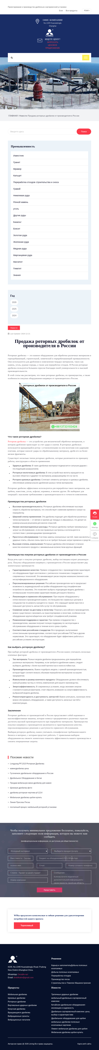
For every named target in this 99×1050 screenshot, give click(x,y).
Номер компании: (18, 880)
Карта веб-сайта (84, 1044)
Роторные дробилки (17, 1002)
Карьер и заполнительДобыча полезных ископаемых (69, 967)
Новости (23, 116)
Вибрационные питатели (19, 1020)
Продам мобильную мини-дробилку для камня (30, 783)
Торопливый (27, 925)
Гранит (16, 162)
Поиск (84, 131)
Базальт (17, 222)
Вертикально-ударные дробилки (22, 1005)
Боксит (16, 229)
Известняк (18, 155)
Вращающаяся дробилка (19, 1013)
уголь (16, 209)
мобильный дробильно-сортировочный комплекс (68, 999)
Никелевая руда (21, 195)
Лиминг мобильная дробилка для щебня (69, 1029)
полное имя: (15, 865)
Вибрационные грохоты (18, 1016)
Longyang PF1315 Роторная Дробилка (27, 764)
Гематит (17, 268)
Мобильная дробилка (17, 994)
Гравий (16, 189)
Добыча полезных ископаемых (65, 972)
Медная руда (20, 248)
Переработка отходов (61, 976)
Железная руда (21, 242)
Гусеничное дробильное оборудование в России (31, 773)
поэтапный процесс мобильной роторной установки (33, 807)
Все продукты (71, 11)
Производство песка (60, 979)
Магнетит (18, 262)
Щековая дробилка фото (21, 788)
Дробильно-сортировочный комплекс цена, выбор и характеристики (70, 1013)
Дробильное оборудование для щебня (68, 1018)
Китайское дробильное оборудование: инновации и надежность (68, 1006)
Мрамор (17, 169)
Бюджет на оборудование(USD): (53, 858)
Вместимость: (16, 858)
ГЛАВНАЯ (13, 116)
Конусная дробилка (16, 1009)
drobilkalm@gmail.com (23, 977)
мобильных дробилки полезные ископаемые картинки (65, 1023)
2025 (14, 309)
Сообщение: (59, 873)
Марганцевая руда (22, 255)
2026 (14, 302)
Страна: (13, 873)
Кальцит (17, 175)
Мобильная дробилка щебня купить (26, 797)
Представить (49, 890)
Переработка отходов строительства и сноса (36, 182)
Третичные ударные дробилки (64, 994)
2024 (14, 316)
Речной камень (20, 202)
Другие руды (19, 215)
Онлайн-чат (23, 974)
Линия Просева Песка (20, 802)
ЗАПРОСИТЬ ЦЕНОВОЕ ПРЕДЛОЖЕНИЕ (52, 45)
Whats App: (73, 858)
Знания (17, 275)
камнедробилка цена (19, 768)
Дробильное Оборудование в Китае (26, 778)
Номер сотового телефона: (80, 865)
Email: (41, 865)
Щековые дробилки (16, 998)
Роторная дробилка (17, 441)
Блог (61, 11)
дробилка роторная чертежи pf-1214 (26, 793)
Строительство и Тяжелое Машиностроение (71, 983)
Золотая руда (20, 235)
